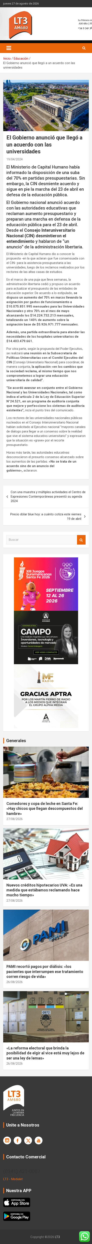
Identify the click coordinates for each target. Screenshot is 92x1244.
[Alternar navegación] (8, 48)
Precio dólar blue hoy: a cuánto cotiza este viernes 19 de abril (45, 516)
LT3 (57, 1237)
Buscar (81, 540)
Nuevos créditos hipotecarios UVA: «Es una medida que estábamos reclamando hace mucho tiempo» (44, 890)
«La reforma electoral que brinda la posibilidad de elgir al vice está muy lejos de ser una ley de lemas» (45, 1053)
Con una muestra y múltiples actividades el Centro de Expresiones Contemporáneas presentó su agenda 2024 (48, 496)
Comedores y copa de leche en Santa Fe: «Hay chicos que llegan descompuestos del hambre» (44, 808)
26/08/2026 (14, 982)
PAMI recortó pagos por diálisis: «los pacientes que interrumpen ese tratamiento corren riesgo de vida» (44, 971)
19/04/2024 (14, 159)
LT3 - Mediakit (13, 1179)
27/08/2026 (14, 819)
